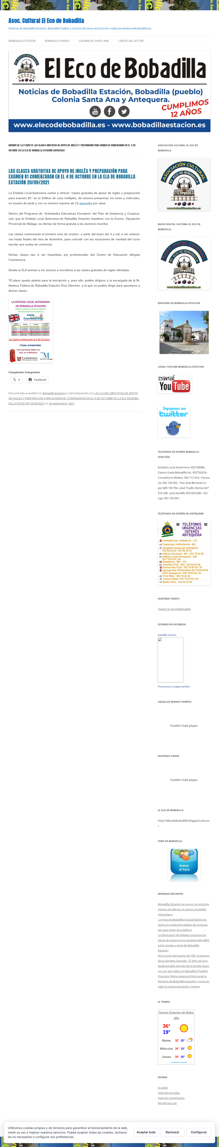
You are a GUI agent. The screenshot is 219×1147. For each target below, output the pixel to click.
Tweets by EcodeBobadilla (174, 609)
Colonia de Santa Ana (94, 41)
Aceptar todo (146, 1132)
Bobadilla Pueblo (57, 41)
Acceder (163, 1088)
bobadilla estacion (167, 635)
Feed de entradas (169, 1093)
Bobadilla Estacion (22, 41)
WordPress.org (167, 1103)
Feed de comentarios (171, 1098)
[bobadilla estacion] (170, 681)
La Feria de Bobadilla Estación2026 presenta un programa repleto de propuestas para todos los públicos (183, 925)
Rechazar (172, 1132)
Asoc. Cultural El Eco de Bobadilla (46, 20)
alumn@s (85, 203)
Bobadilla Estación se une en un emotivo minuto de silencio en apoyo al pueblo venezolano (183, 909)
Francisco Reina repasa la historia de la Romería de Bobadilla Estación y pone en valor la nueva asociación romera (183, 981)
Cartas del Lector (130, 41)
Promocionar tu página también (174, 686)
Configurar (199, 1132)
